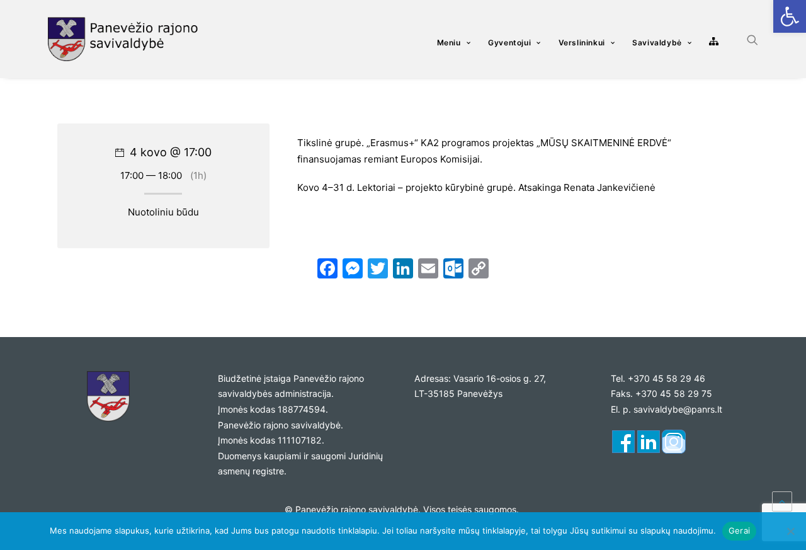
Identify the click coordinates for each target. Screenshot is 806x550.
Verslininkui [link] (582, 42)
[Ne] (790, 531)
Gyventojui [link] (509, 42)
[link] (789, 16)
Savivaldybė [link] (657, 42)
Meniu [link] (449, 42)
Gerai (739, 530)
